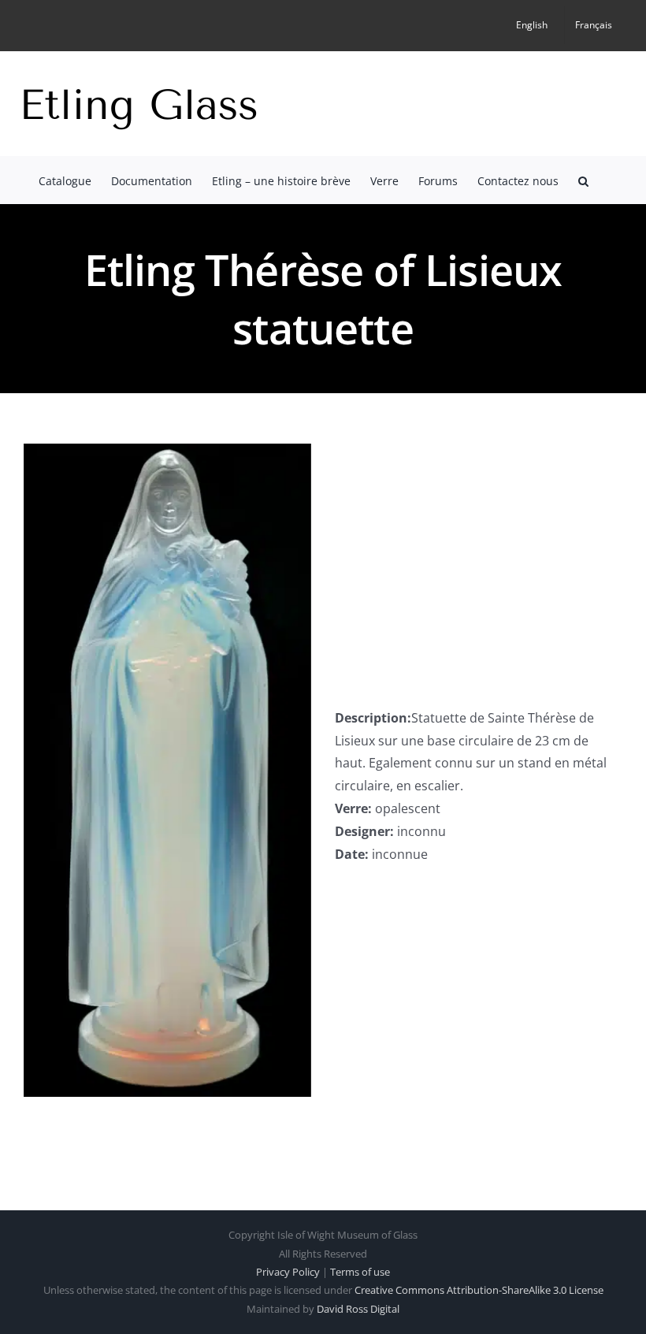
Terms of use (360, 1272)
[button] (583, 179)
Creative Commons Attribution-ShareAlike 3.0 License (479, 1290)
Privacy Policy (288, 1272)
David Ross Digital (358, 1309)
